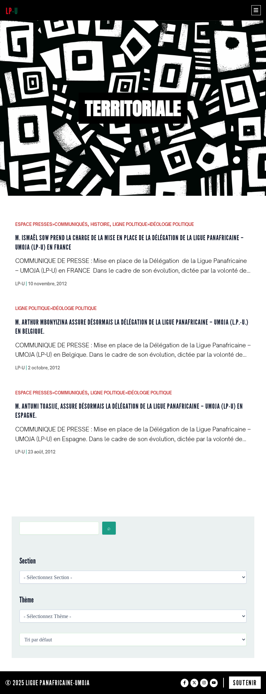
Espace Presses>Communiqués (51, 224)
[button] (256, 10)
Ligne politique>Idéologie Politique (153, 224)
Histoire (100, 224)
